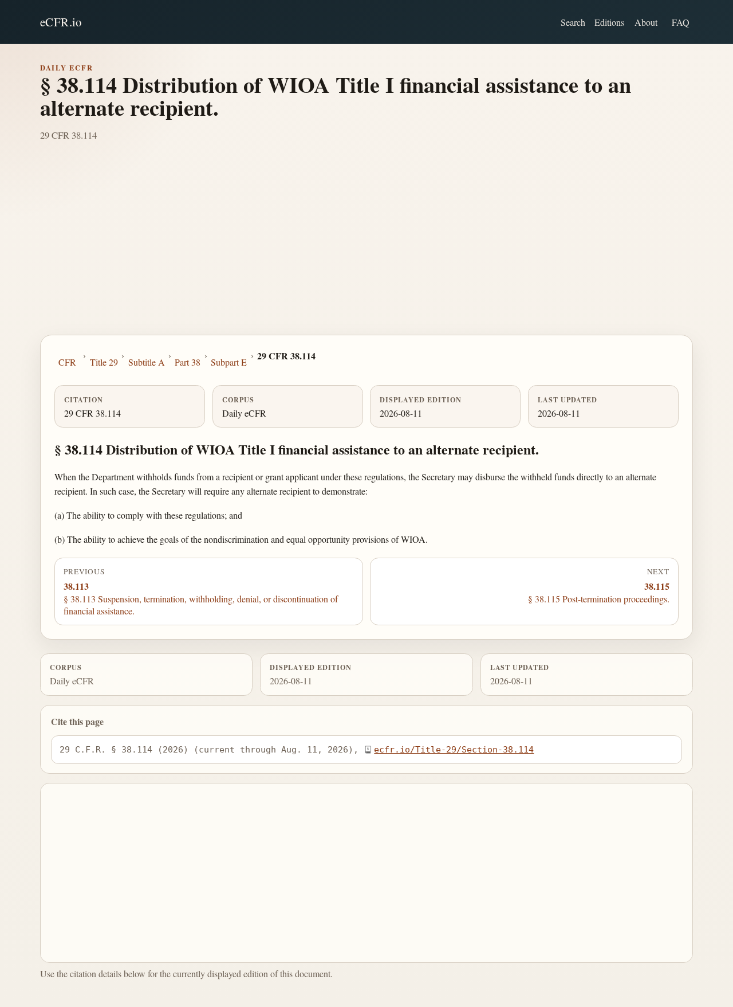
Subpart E (229, 362)
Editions (609, 22)
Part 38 (187, 362)
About (646, 22)
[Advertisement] (366, 249)
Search (573, 22)
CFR (67, 362)
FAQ (680, 22)
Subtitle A (146, 362)
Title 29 (104, 362)
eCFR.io (61, 22)
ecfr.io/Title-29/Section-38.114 (454, 749)
